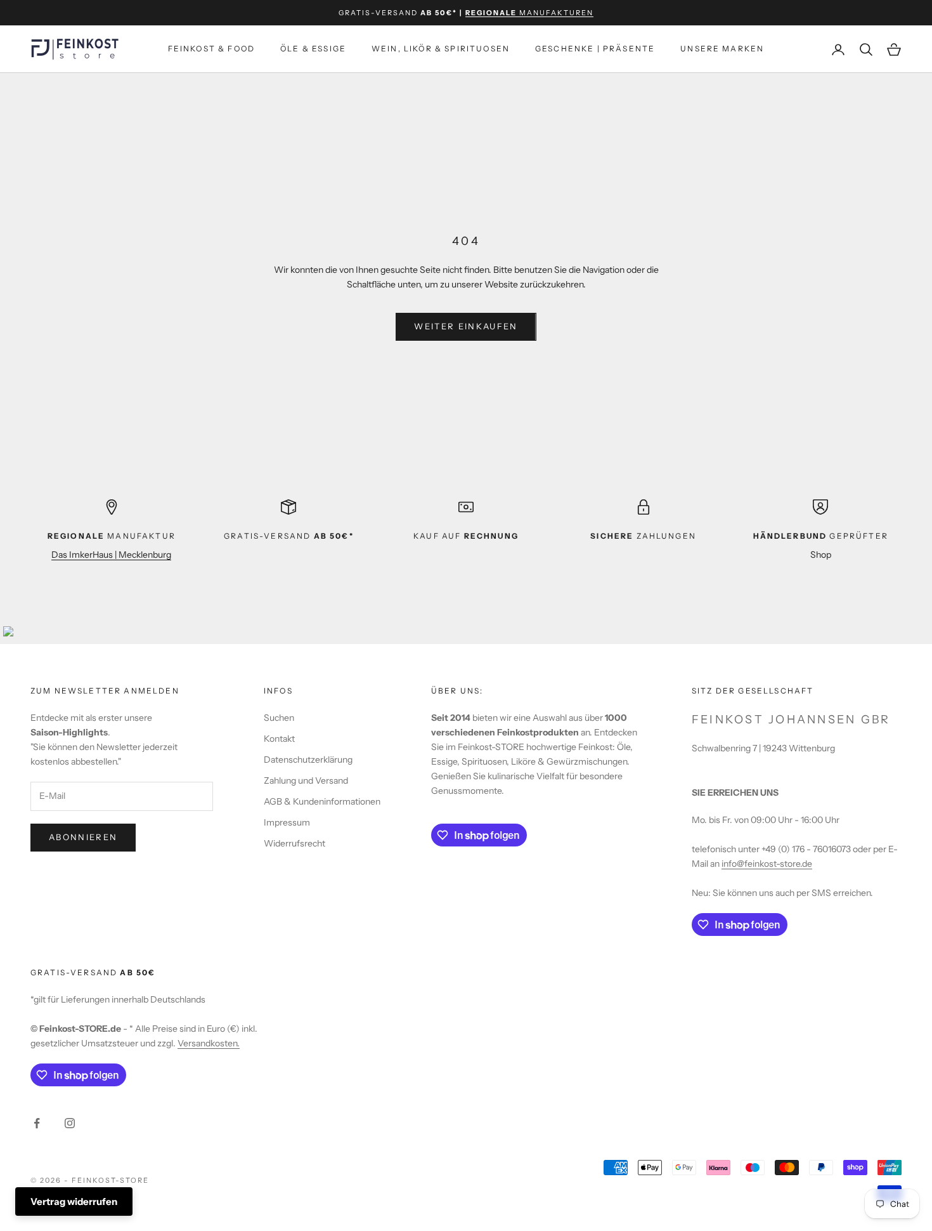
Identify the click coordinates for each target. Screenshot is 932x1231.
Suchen (279, 717)
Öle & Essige (313, 49)
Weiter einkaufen (465, 326)
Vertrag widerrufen (73, 1201)
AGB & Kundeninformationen (322, 801)
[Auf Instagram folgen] (69, 1123)
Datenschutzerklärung (308, 759)
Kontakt (279, 738)
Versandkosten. (209, 1043)
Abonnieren (83, 837)
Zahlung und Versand (306, 780)
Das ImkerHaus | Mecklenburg (111, 554)
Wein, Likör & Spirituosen (441, 49)
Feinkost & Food (211, 49)
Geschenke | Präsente (595, 49)
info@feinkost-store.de (767, 863)
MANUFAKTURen (529, 12)
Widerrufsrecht (294, 843)
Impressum (287, 822)
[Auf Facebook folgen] (36, 1123)
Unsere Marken (722, 49)
